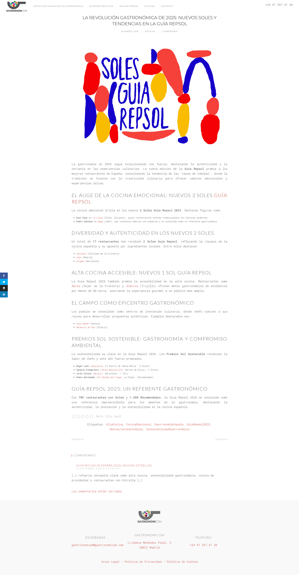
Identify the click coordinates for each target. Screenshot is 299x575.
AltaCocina (114, 424)
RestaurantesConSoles (126, 429)
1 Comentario (170, 31)
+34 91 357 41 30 (203, 545)
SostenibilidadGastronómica (167, 429)
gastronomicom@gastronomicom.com (97, 545)
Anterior (78, 439)
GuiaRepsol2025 (198, 424)
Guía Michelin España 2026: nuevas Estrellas (114, 465)
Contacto (167, 6)
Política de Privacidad (143, 561)
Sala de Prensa (129, 6)
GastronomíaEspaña (168, 424)
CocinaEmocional (138, 424)
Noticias (149, 6)
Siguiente (220, 439)
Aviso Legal (110, 561)
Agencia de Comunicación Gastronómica (58, 6)
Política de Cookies (182, 561)
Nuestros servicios (101, 6)
